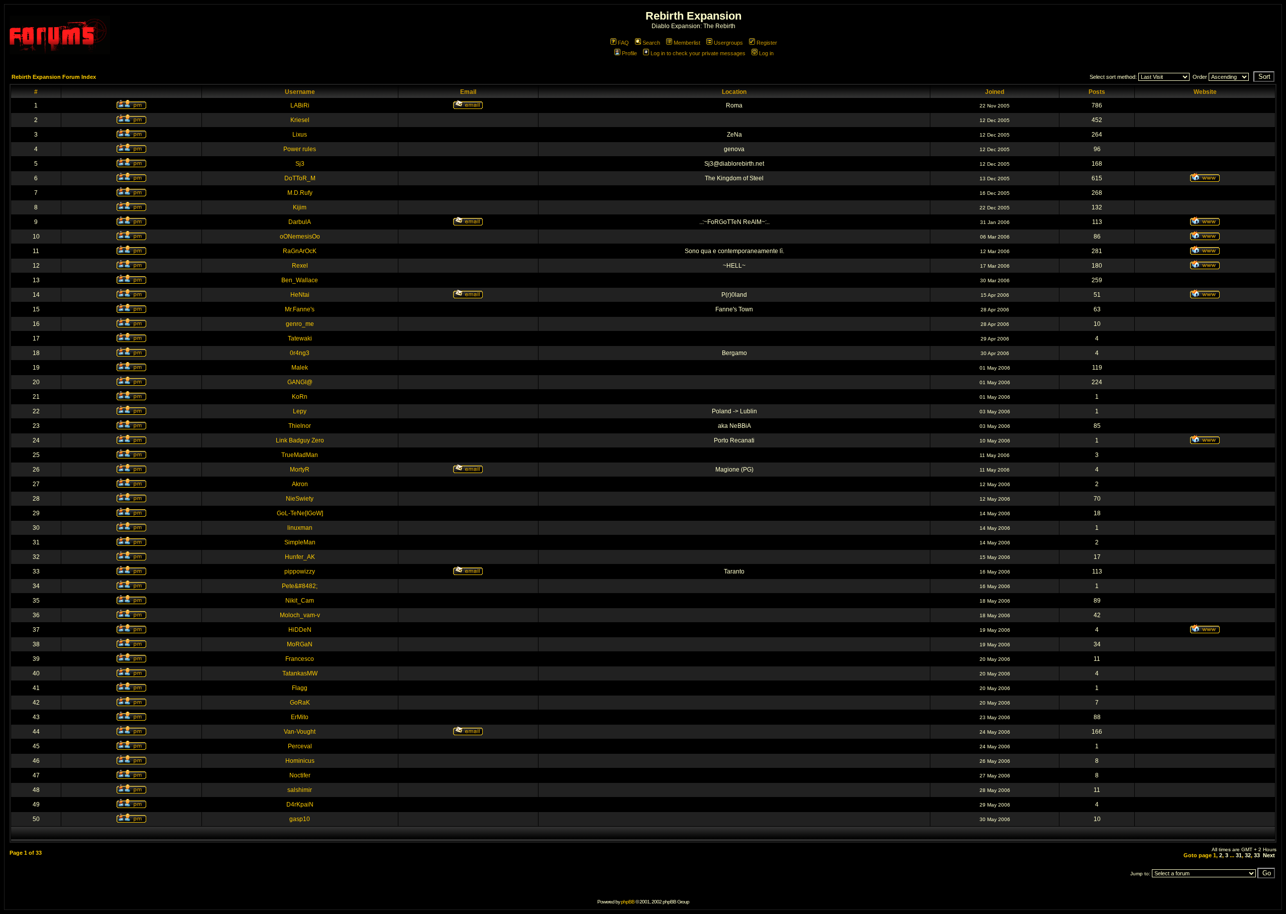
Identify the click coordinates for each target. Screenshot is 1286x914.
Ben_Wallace (299, 280)
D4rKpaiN (299, 804)
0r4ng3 (299, 353)
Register (767, 43)
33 (1257, 855)
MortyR (299, 469)
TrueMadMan (299, 455)
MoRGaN (299, 644)
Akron (300, 484)
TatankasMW (299, 673)
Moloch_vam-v (300, 615)
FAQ (623, 43)
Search (651, 43)
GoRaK (300, 702)
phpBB (627, 901)
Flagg (299, 688)
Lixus (299, 134)
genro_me (300, 323)
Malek (299, 367)
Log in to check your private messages (698, 53)
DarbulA (299, 221)
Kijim (299, 207)
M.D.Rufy (299, 192)
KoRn (299, 396)
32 (1248, 855)
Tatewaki (300, 338)
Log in (766, 53)
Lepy (299, 411)
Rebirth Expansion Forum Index (54, 77)
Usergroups (728, 43)
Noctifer (299, 775)
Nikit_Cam (299, 600)
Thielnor (299, 425)
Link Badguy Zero (300, 440)
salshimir (299, 789)
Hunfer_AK (300, 556)
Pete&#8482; (299, 586)
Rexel (300, 265)
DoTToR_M (299, 178)
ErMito (299, 717)
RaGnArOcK (299, 251)
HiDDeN (299, 629)
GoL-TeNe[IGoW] (300, 513)
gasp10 (299, 819)
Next (1269, 855)
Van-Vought (299, 731)
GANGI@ (299, 382)
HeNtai (299, 294)
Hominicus (299, 760)
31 (1239, 855)
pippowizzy (299, 571)
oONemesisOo (300, 236)
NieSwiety (299, 498)
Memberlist (687, 43)
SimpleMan (299, 542)
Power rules (299, 149)
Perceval (300, 746)
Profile (629, 53)
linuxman (299, 527)
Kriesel (299, 120)
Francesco (299, 658)
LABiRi (299, 105)
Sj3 (299, 163)
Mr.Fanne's (299, 309)
